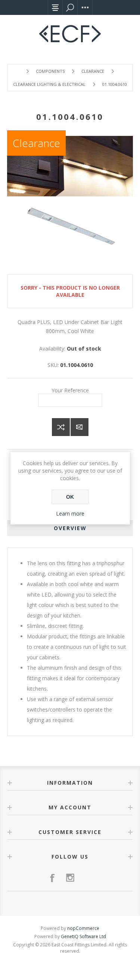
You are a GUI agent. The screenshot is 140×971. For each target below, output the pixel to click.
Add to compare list (61, 427)
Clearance (36, 143)
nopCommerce (83, 928)
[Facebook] (52, 877)
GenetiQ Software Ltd (83, 936)
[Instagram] (70, 877)
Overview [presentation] (70, 528)
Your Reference (70, 389)
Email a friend (79, 427)
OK (70, 497)
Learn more (70, 513)
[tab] (70, 528)
